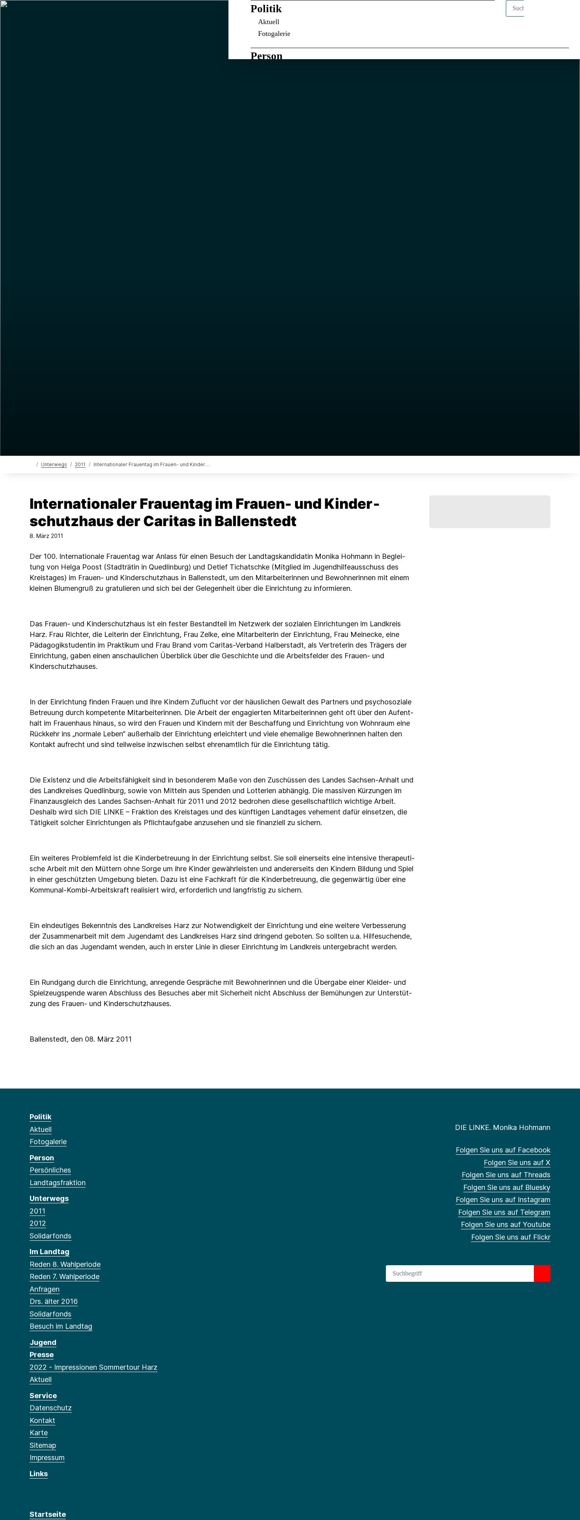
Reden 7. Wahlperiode (64, 1276)
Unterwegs (54, 464)
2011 (80, 464)
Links (39, 1474)
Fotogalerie (274, 33)
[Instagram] (86, 16)
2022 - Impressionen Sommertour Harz (93, 1367)
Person (267, 56)
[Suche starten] (542, 1273)
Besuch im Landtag (61, 1326)
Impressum (47, 1457)
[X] (47, 16)
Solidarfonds (50, 1236)
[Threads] (60, 16)
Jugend (43, 1342)
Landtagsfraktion (58, 1182)
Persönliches (50, 1170)
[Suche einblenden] (540, 16)
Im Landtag (49, 1251)
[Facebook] (34, 16)
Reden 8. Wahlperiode (65, 1264)
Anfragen (45, 1289)
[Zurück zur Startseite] (31, 464)
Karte (39, 1433)
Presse (42, 1354)
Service (43, 1395)
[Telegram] (98, 16)
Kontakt (42, 1420)
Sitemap (43, 1445)
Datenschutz (51, 1408)
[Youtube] (111, 16)
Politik (266, 9)
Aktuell (268, 22)
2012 (38, 1223)
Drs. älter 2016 (54, 1301)
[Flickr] (124, 16)
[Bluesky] (73, 16)
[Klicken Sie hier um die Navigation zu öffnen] (563, 16)
